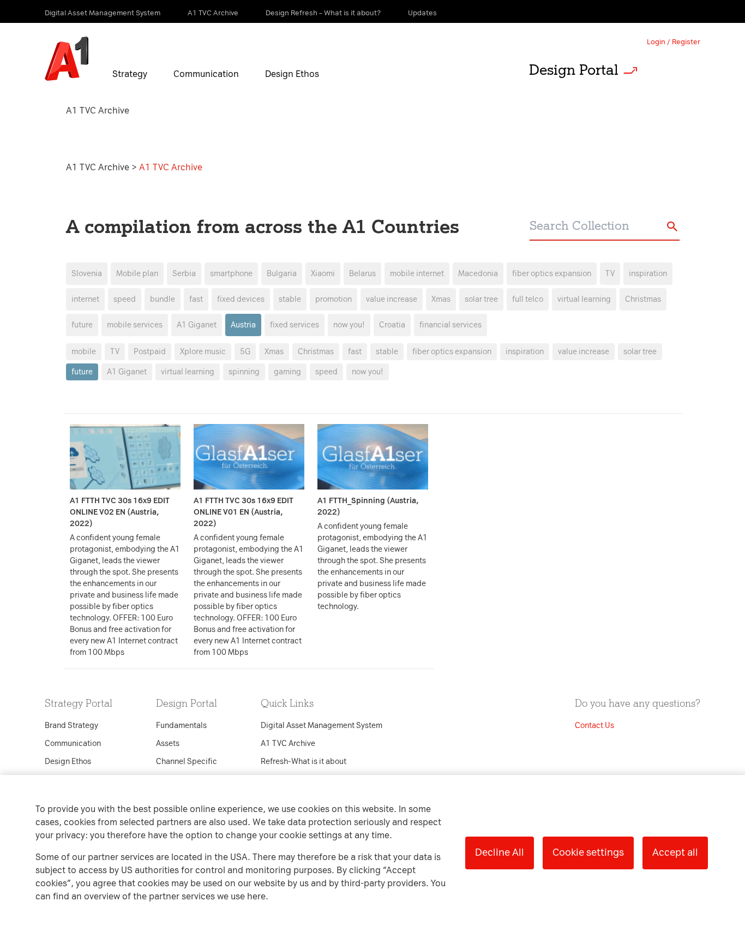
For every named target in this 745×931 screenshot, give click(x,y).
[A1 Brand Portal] (66, 59)
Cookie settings (588, 852)
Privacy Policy (258, 268)
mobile (83, 351)
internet (85, 299)
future (82, 325)
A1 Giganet (127, 372)
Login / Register (673, 42)
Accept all (675, 852)
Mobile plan (137, 273)
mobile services (135, 325)
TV (610, 273)
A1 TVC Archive (98, 167)
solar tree (640, 351)
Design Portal (573, 70)
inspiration (648, 273)
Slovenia (86, 273)
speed (124, 299)
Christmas (643, 299)
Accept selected (459, 695)
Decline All (499, 852)
